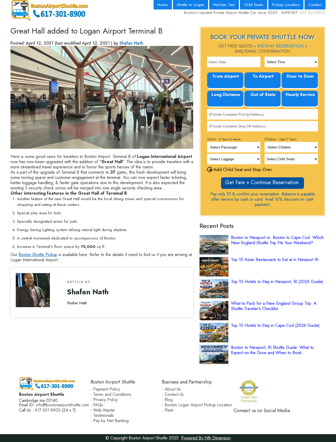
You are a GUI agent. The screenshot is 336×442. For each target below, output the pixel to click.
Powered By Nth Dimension (206, 438)
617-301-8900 (313, 12)
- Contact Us (173, 394)
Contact (315, 5)
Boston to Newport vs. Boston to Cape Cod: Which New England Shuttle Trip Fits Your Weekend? (277, 240)
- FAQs (97, 405)
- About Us (171, 389)
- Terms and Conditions (111, 394)
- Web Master (103, 410)
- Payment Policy (105, 389)
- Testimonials (102, 415)
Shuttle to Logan (190, 5)
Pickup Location (286, 5)
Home (163, 5)
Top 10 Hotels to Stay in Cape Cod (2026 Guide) (275, 325)
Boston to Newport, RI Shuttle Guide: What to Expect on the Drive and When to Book (272, 350)
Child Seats (253, 5)
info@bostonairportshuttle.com (62, 405)
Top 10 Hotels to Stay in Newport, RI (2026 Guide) (277, 281)
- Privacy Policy (104, 400)
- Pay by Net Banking (110, 421)
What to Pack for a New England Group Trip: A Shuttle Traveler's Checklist (274, 306)
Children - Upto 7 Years (280, 139)
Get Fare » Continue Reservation (262, 182)
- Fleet (167, 410)
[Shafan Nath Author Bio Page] (35, 292)
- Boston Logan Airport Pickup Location (197, 405)
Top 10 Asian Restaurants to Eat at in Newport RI (274, 259)
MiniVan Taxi (224, 5)
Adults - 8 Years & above (224, 139)
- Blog (167, 400)
